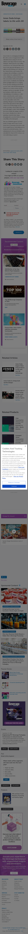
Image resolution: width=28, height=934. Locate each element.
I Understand (14, 486)
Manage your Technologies (14, 482)
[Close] (25, 446)
